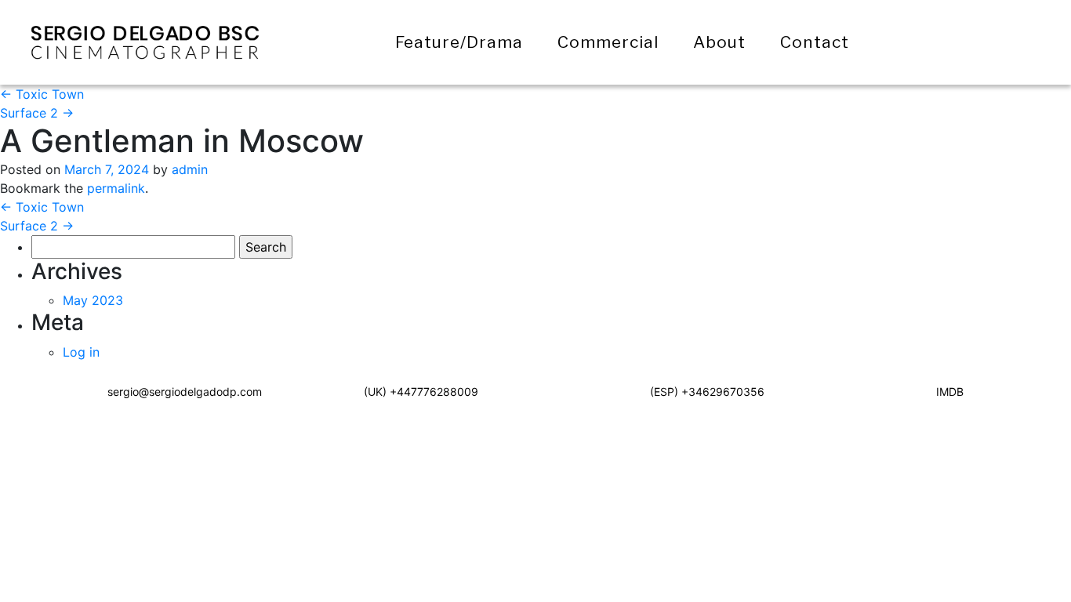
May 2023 (93, 300)
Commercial (608, 42)
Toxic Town (42, 94)
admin (190, 169)
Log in (81, 352)
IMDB (950, 391)
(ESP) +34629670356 (707, 391)
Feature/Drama (459, 42)
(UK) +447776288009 (421, 391)
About (719, 42)
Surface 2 (37, 113)
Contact (814, 42)
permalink (116, 188)
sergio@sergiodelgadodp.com (184, 391)
